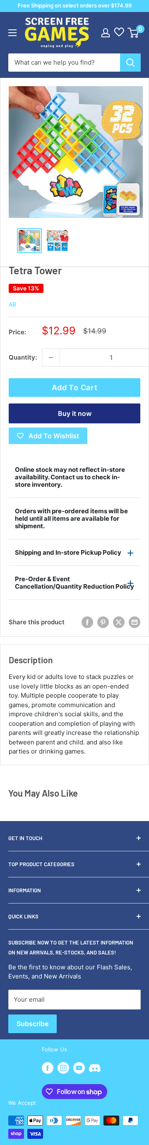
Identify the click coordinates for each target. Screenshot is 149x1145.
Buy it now (74, 413)
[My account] (105, 32)
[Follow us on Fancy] (95, 1069)
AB (12, 304)
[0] (133, 33)
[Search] (130, 62)
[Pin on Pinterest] (103, 622)
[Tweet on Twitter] (119, 622)
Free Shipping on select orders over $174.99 (75, 5)
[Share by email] (134, 622)
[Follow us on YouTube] (79, 1068)
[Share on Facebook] (87, 622)
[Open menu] (12, 32)
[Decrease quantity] (51, 357)
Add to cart (75, 387)
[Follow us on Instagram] (63, 1068)
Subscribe (32, 1023)
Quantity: (23, 357)
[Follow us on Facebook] (47, 1068)
